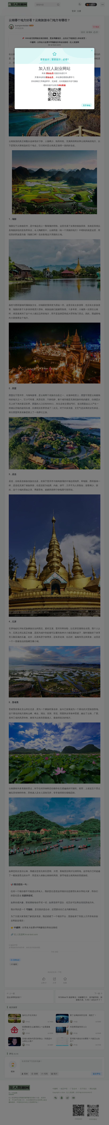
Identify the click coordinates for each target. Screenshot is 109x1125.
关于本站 (86, 105)
